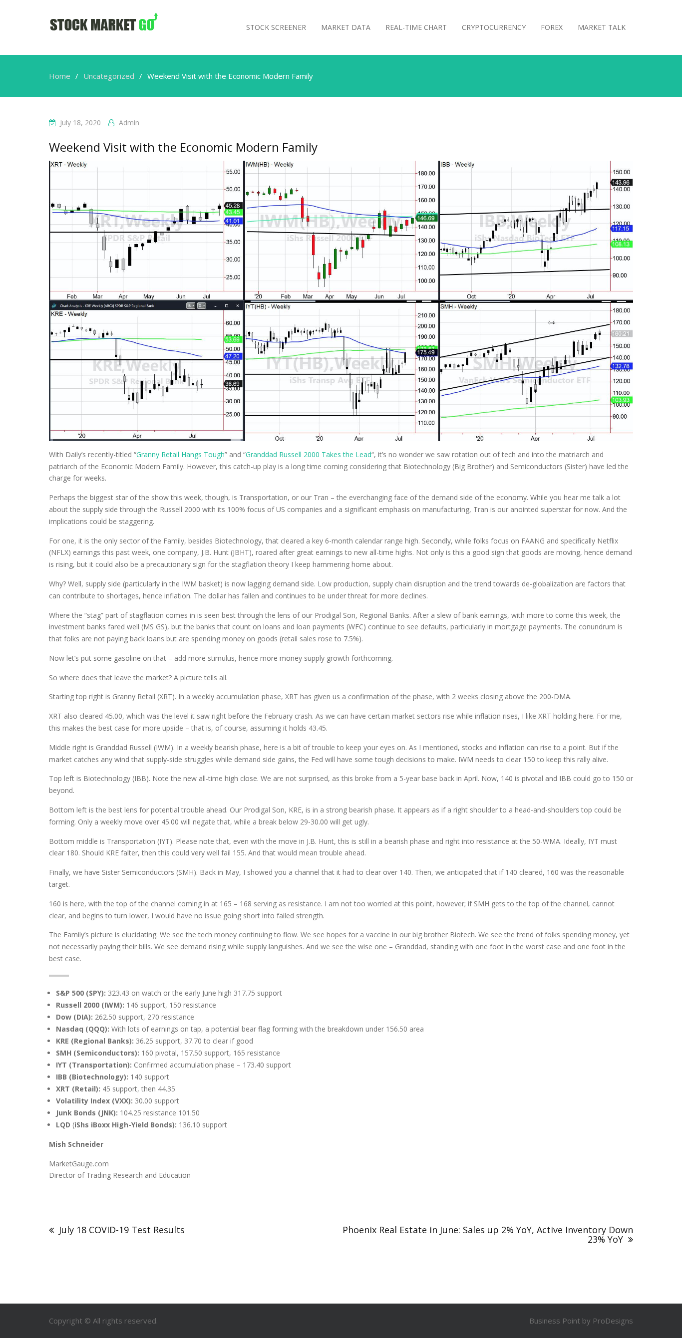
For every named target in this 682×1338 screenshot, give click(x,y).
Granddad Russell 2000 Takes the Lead (308, 454)
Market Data (345, 27)
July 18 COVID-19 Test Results (122, 1230)
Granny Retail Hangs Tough (180, 454)
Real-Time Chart (416, 27)
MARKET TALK (602, 27)
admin (129, 122)
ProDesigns (613, 1321)
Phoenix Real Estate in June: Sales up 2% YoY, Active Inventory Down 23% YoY (487, 1235)
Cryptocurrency (494, 27)
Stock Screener (276, 27)
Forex (552, 27)
